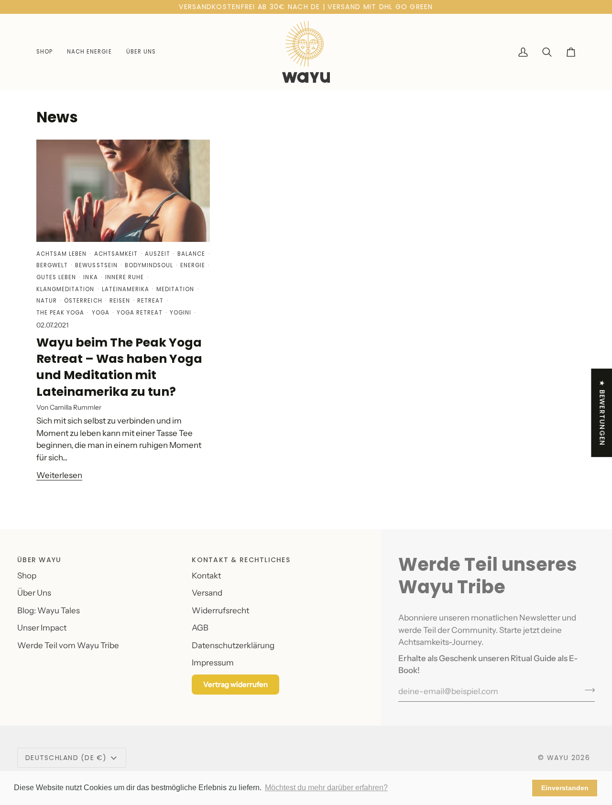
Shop (26, 575)
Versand (207, 593)
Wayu (558, 757)
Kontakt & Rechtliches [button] (241, 560)
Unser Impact (41, 627)
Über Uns (34, 593)
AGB (200, 627)
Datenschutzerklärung (233, 645)
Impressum (213, 662)
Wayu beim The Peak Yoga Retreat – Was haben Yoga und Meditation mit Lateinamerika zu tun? (119, 367)
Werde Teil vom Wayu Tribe (68, 645)
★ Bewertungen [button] (602, 413)
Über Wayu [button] (39, 560)
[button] (48, 52)
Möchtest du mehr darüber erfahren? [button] (326, 787)
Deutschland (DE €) (66, 757)
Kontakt (206, 575)
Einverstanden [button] (565, 788)
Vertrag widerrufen (235, 684)
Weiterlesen (59, 475)
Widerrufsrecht (220, 610)
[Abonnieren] (587, 690)
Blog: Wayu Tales (48, 610)
